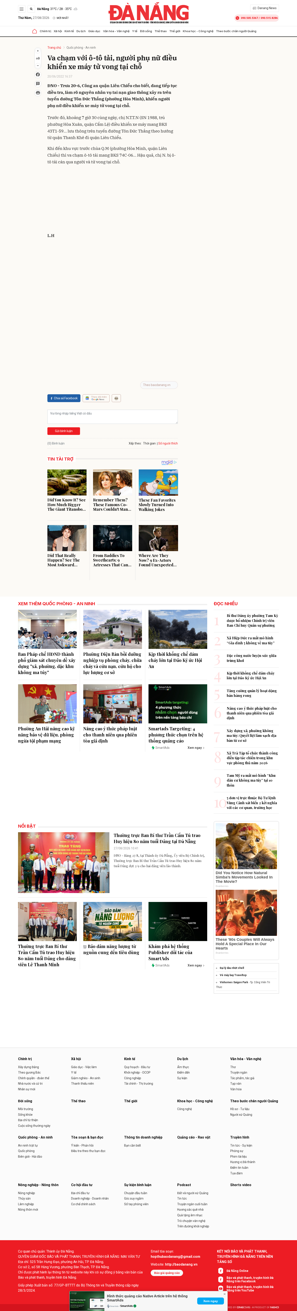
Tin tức (182, 1198)
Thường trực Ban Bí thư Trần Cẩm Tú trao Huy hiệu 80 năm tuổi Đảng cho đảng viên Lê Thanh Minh (47, 955)
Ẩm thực (183, 1067)
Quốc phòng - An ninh (81, 47)
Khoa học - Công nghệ (198, 31)
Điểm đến (183, 1072)
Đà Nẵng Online (237, 1271)
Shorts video (240, 1185)
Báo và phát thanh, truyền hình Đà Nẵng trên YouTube (250, 1288)
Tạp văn (235, 1083)
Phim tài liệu (238, 1156)
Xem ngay (210, 1301)
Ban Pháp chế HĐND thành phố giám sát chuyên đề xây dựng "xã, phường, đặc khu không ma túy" (46, 663)
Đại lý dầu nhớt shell (232, 968)
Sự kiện (182, 1078)
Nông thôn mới (28, 1209)
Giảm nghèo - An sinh (85, 1078)
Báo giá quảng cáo (167, 1273)
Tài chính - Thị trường (138, 1083)
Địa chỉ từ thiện (28, 1120)
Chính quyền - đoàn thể (33, 1078)
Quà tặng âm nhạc (189, 1215)
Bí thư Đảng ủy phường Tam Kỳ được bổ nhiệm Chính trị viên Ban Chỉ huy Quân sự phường (252, 620)
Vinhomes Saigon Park (234, 982)
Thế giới (174, 31)
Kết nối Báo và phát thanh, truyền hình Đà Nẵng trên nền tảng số (245, 1256)
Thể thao (161, 31)
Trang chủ (54, 47)
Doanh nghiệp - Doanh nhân (90, 1198)
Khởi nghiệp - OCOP (137, 1072)
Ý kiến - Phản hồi (82, 1145)
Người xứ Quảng (241, 1114)
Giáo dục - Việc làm (84, 1067)
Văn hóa (236, 1089)
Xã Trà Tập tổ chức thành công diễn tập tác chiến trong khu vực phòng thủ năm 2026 (252, 758)
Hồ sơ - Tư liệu (239, 1109)
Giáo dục (94, 31)
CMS (243, 1307)
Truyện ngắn (238, 1072)
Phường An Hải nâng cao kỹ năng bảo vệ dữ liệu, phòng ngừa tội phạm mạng (46, 735)
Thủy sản (24, 1198)
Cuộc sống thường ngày (34, 1125)
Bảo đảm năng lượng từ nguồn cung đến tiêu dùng (111, 949)
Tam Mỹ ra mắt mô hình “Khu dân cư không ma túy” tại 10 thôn (251, 780)
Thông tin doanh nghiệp (143, 1137)
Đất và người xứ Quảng (192, 1193)
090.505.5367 (249, 18)
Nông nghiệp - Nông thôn (38, 1185)
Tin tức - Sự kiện (241, 1145)
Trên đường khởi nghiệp (193, 1226)
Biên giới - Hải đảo (30, 1156)
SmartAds (126, 1306)
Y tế (134, 31)
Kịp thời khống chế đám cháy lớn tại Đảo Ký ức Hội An (175, 660)
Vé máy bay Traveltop (233, 975)
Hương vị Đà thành (242, 1162)
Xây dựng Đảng (28, 1067)
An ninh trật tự (28, 1145)
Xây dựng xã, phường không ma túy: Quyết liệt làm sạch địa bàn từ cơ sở (251, 735)
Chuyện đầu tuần (135, 1193)
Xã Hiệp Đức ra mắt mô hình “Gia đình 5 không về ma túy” (251, 640)
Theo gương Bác (29, 1072)
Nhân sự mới (26, 1089)
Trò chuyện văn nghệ (191, 1221)
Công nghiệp (132, 1078)
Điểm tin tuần (239, 1167)
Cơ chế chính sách (83, 1204)
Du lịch (81, 31)
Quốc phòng (26, 1151)
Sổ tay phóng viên (136, 1204)
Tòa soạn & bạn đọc (87, 1137)
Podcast (184, 1185)
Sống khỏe (25, 1114)
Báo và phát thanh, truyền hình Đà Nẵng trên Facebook (250, 1279)
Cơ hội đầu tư (81, 1185)
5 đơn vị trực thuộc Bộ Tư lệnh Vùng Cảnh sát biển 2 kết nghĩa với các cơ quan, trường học (252, 803)
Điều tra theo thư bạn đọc (88, 1151)
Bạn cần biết (132, 1145)
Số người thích (168, 443)
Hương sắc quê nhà (190, 1209)
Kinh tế (69, 31)
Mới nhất (63, 18)
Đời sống (146, 31)
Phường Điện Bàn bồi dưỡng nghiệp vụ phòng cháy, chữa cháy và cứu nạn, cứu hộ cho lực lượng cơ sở (112, 663)
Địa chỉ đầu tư (80, 1193)
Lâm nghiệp (26, 1204)
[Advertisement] (112, 199)
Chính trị (45, 31)
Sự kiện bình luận (137, 1185)
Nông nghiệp (26, 1193)
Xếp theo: (135, 443)
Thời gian (149, 443)
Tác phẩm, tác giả (242, 1078)
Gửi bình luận (64, 431)
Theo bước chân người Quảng (236, 31)
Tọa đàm (236, 1173)
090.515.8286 (269, 18)
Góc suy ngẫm (133, 1198)
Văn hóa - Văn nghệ (116, 31)
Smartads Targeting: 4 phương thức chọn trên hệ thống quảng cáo (175, 735)
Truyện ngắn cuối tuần (192, 1204)
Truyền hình (239, 1137)
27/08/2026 (33, 18)
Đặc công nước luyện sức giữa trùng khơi (251, 658)
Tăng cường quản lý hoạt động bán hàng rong (252, 693)
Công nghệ (184, 1109)
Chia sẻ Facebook (66, 398)
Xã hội (58, 31)
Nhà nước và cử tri (30, 1083)
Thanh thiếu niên (82, 1083)
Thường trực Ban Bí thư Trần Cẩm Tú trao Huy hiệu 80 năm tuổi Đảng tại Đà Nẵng (157, 838)
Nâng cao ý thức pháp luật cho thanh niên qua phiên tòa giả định (110, 735)
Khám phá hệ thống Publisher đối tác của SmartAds (170, 952)
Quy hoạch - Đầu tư (137, 1067)
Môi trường (25, 1109)
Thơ (233, 1067)
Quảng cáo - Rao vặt (193, 1137)
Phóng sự (236, 1151)
